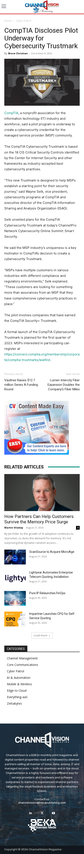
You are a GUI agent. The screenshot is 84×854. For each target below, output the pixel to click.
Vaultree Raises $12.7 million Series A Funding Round (21, 384)
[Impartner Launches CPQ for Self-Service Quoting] (15, 619)
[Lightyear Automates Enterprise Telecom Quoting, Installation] (15, 577)
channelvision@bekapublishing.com (42, 802)
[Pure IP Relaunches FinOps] (15, 598)
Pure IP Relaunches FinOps (47, 593)
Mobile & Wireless (19, 684)
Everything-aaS (17, 697)
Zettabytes (14, 703)
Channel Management (22, 658)
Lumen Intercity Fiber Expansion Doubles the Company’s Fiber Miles (64, 384)
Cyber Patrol (23, 21)
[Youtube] (53, 813)
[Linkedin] (30, 813)
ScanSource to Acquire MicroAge (51, 551)
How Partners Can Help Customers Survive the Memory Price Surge (39, 519)
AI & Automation (18, 678)
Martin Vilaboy (13, 527)
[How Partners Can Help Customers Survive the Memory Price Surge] (42, 492)
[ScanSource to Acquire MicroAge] (15, 557)
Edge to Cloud (16, 690)
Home (8, 21)
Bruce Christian (18, 53)
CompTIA (11, 113)
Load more (40, 635)
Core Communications (22, 665)
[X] (42, 813)
